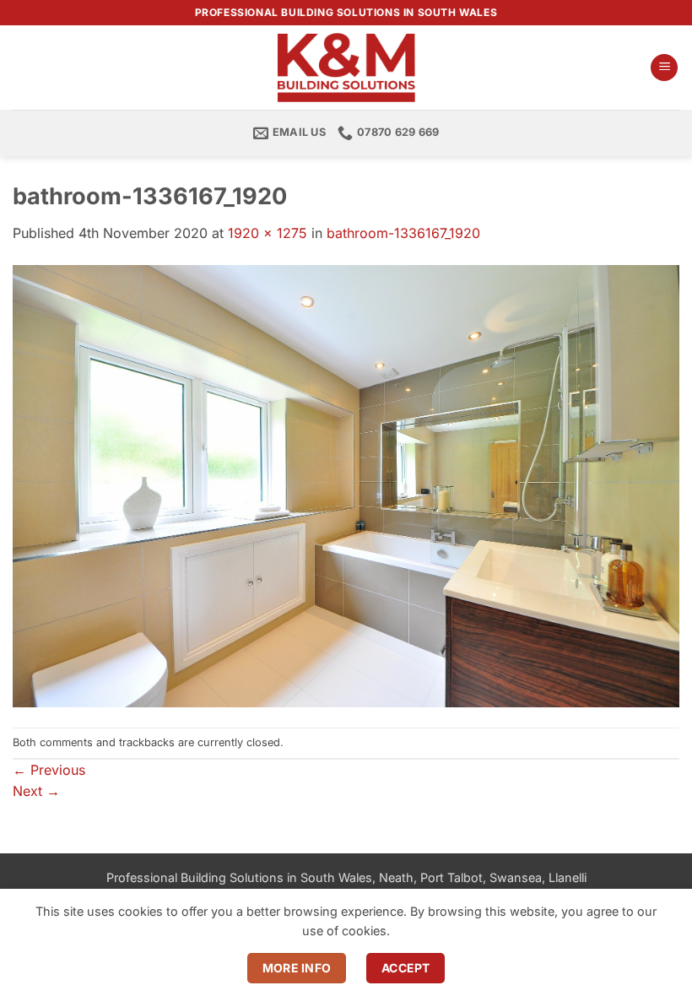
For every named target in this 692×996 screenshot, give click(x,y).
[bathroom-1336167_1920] (346, 484)
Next (36, 790)
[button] (664, 68)
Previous (49, 769)
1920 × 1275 (267, 233)
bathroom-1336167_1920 (403, 233)
